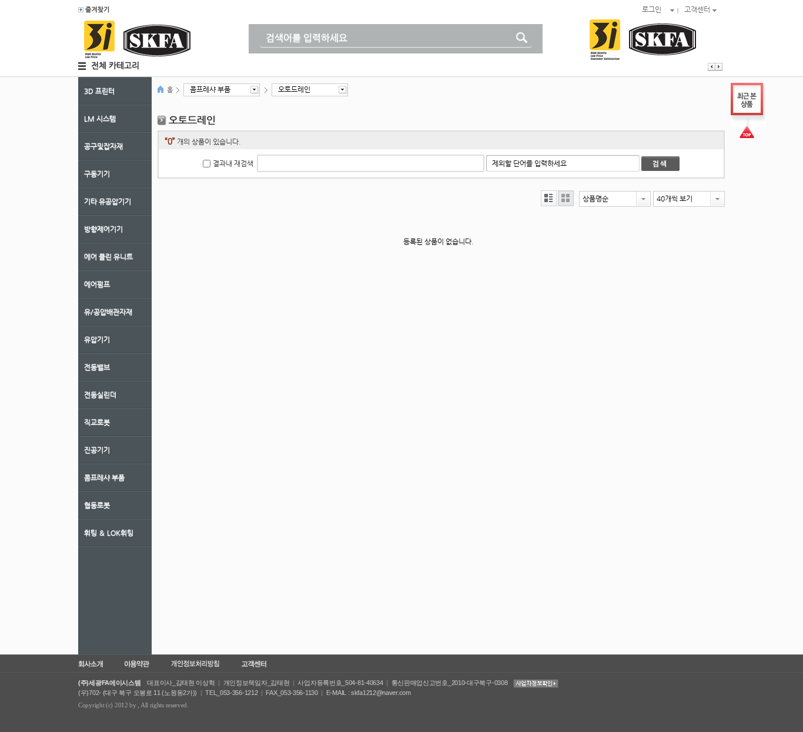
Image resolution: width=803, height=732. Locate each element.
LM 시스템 (100, 119)
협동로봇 (97, 505)
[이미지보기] (566, 198)
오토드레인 (294, 89)
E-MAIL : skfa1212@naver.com (368, 692)
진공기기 (97, 450)
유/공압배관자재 (108, 312)
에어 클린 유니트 (108, 257)
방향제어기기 (103, 229)
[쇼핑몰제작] (93, 10)
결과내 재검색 (233, 163)
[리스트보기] (549, 198)
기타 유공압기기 (107, 201)
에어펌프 (97, 284)
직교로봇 (97, 422)
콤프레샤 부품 (104, 478)
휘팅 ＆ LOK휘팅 (108, 533)
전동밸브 (97, 367)
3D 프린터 (99, 91)
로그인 (651, 9)
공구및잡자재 (103, 146)
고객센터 (697, 9)
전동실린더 (100, 395)
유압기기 (97, 339)
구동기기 (97, 174)
